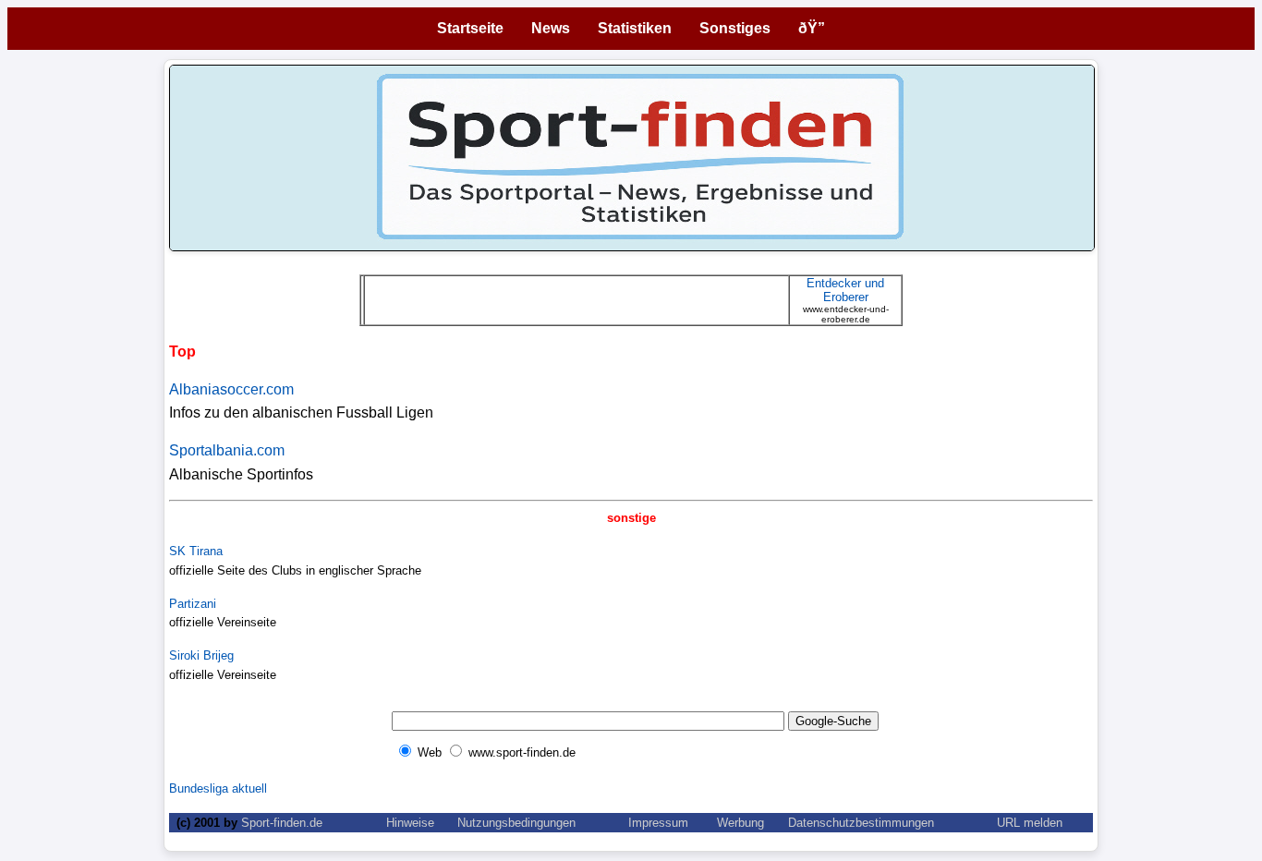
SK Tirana (196, 551)
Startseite (470, 28)
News (550, 28)
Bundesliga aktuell (218, 788)
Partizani (192, 604)
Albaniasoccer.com (231, 389)
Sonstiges (735, 28)
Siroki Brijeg (201, 655)
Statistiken (635, 28)
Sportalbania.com (227, 450)
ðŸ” (811, 28)
